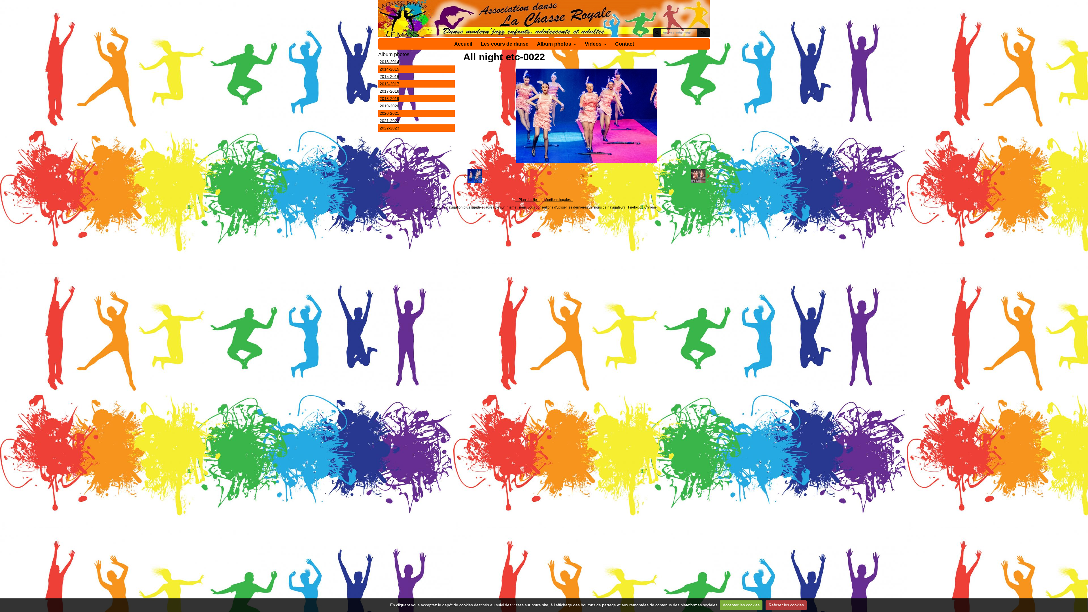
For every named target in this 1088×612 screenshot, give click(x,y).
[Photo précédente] (473, 176)
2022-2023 (389, 128)
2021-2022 (389, 120)
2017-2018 (389, 91)
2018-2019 (389, 98)
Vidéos (593, 44)
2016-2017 (389, 84)
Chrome (650, 207)
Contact (624, 44)
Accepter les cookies (741, 605)
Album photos (554, 44)
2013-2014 (389, 62)
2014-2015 (389, 69)
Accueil (463, 44)
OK (703, 32)
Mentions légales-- (558, 200)
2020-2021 (389, 113)
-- (543, 200)
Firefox (633, 207)
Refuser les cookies (786, 605)
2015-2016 (389, 76)
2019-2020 (389, 106)
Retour (586, 175)
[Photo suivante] (700, 176)
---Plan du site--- (527, 200)
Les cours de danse (504, 44)
